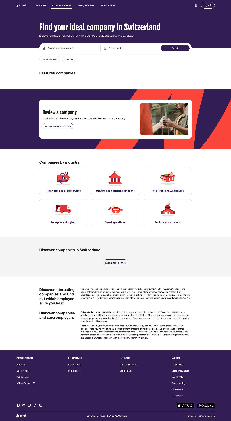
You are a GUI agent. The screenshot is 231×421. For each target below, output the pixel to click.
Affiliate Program (24, 383)
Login (206, 5)
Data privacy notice (180, 370)
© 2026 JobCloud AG (117, 415)
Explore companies (61, 5)
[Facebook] (18, 405)
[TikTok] (35, 405)
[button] (49, 59)
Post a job (72, 370)
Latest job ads (23, 370)
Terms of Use (178, 364)
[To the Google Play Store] (206, 405)
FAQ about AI (178, 389)
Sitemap (91, 415)
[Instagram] (29, 405)
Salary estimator (86, 5)
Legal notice (177, 395)
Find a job (41, 5)
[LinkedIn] (40, 405)
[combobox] (69, 48)
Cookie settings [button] (179, 383)
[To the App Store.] (185, 405)
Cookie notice (178, 377)
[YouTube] (24, 405)
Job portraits (126, 370)
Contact (100, 415)
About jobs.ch (74, 364)
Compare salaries (128, 364)
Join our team (22, 377)
